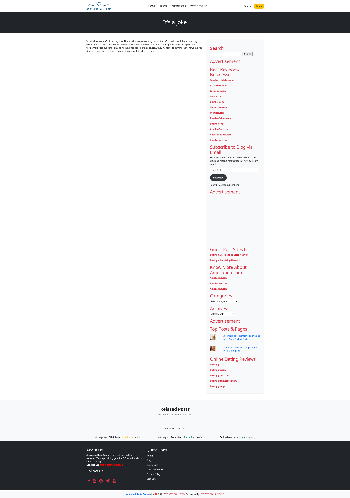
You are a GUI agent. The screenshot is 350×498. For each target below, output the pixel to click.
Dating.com (216, 123)
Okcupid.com (217, 112)
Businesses (152, 464)
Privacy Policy (154, 474)
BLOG (163, 6)
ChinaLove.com (218, 107)
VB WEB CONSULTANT (212, 494)
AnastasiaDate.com (220, 134)
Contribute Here (155, 469)
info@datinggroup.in (111, 464)
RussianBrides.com (220, 118)
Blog (149, 460)
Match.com (216, 96)
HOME (152, 6)
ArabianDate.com (219, 129)
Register (248, 6)
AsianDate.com (218, 85)
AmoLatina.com (219, 140)
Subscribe (218, 177)
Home (150, 455)
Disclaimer (152, 478)
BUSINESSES (178, 6)
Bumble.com (217, 101)
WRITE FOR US (198, 6)
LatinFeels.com (218, 90)
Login (259, 6)
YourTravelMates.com (222, 80)
